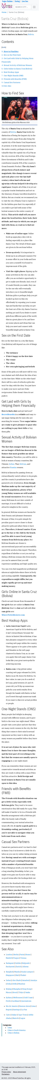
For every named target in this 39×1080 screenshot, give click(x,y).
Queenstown (26, 1001)
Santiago (16, 1010)
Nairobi (16, 1018)
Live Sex (25, 1)
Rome (28, 954)
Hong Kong (26, 989)
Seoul (15, 992)
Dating (17, 1)
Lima (33, 1006)
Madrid (9, 958)
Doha (9, 984)
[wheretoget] (7, 7)
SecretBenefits (8, 414)
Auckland (16, 1001)
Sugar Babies (7, 1)
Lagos (22, 1018)
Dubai (8, 980)
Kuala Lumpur (27, 972)
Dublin (18, 963)
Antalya (34, 980)
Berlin (16, 954)
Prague (16, 958)
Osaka (27, 992)
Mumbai (21, 984)
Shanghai (17, 989)
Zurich (18, 967)
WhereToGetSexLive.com (13, 615)
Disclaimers (6, 1074)
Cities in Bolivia (13, 1033)
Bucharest (10, 967)
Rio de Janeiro (12, 1006)
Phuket (23, 975)
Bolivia (31, 34)
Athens (25, 967)
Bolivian (23, 464)
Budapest (10, 963)
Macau (8, 992)
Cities (10, 1028)
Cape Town (22, 1015)
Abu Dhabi (16, 980)
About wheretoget (19, 1072)
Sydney (9, 997)
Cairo (8, 1015)
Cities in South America (16, 1030)
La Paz (24, 1010)
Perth (8, 1001)
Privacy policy (6, 1072)
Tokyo (21, 992)
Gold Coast (28, 997)
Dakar (14, 1015)
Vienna (23, 958)
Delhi (15, 984)
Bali (17, 975)
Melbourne (17, 997)
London (9, 954)
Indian (11, 464)
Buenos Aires (24, 1006)
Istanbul (25, 980)
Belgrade (25, 963)
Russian (13, 467)
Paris (22, 954)
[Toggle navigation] (34, 7)
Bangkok (9, 972)
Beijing (9, 989)
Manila (17, 972)
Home (4, 12)
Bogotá (9, 1010)
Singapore (10, 975)
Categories (7, 1025)
